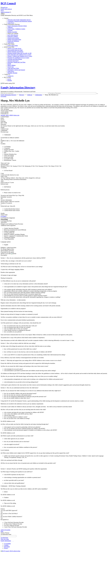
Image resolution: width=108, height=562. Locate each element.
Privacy (6, 548)
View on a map (5, 539)
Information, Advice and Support (16, 70)
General (18, 21)
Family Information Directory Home (17, 26)
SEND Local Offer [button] (6, 253)
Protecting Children (12, 36)
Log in (9, 79)
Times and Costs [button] (5, 163)
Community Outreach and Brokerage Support (19, 21)
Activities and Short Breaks (14, 59)
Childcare (10, 27)
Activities (9, 30)
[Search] (97, 93)
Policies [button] (3, 509)
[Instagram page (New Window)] (13, 540)
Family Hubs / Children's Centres (16, 29)
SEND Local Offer (18, 60)
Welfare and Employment (14, 39)
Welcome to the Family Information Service (19, 19)
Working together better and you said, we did (19, 53)
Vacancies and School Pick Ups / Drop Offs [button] (12, 195)
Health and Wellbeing (13, 41)
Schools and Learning (13, 38)
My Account (8, 79)
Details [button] (2, 127)
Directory (21, 95)
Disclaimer (7, 546)
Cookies (6, 545)
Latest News (10, 23)
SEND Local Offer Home (14, 48)
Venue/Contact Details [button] (7, 110)
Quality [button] (3, 213)
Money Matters (11, 65)
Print (2, 531)
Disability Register (12, 73)
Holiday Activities (12, 32)
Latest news (10, 42)
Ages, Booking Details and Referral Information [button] (13, 179)
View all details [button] (5, 109)
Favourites (3, 96)
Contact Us (8, 75)
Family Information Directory (15, 33)
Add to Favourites (5, 530)
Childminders (38, 95)
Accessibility (7, 543)
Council (8, 3)
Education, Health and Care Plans (16, 62)
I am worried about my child (15, 50)
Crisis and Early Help (13, 68)
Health (9, 63)
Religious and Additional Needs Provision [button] (12, 224)
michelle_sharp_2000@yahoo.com (10, 115)
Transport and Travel (12, 60)
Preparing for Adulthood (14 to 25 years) (18, 57)
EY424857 (4, 216)
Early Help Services (12, 35)
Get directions (4, 537)
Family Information (6, 540)
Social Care (10, 67)
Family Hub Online (11, 44)
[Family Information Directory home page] (10, 551)
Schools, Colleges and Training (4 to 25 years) (19, 56)
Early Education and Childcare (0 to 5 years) (19, 54)
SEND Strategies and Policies (15, 51)
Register (9, 80)
